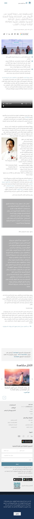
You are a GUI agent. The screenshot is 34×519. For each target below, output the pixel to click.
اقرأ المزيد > (26, 392)
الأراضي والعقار (14, 420)
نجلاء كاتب (30, 180)
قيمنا (31, 413)
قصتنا (31, 409)
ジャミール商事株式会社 (27, 406)
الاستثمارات (12, 405)
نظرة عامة (31, 420)
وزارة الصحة (26, 77)
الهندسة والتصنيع (29, 425)
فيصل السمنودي (10, 185)
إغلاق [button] (17, 514)
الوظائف (13, 407)
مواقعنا (31, 411)
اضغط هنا (15, 352)
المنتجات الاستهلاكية (13, 425)
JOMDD (27, 117)
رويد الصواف (20, 189)
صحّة (32, 422)
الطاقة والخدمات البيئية (12, 422)
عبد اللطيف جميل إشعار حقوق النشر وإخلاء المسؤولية (16, 326)
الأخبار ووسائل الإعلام (10, 410)
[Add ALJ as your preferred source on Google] (24, 34)
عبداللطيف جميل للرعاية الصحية (9, 77)
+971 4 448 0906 (22, 354)
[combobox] (17, 459)
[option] (17, 382)
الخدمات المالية (30, 427)
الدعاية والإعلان (14, 427)
